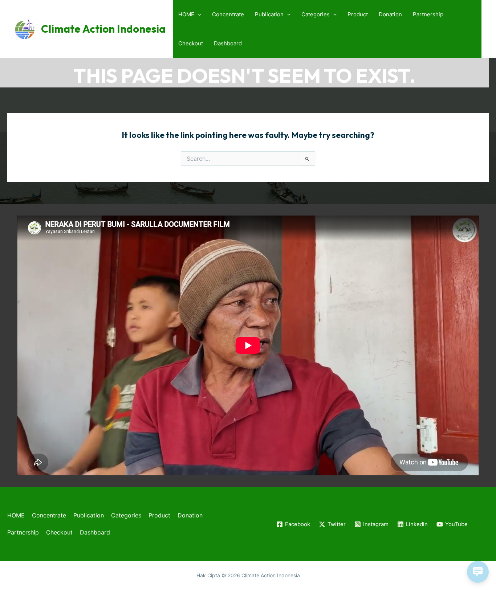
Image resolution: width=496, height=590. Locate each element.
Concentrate (228, 14)
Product (357, 14)
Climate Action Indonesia (103, 29)
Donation (390, 14)
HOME (186, 14)
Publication (269, 14)
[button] (197, 14)
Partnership (428, 14)
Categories (315, 14)
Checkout (190, 43)
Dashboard (228, 43)
